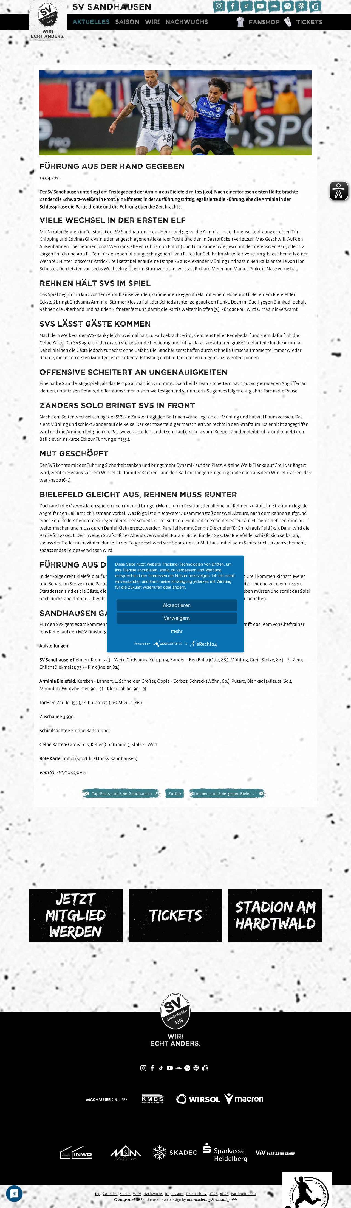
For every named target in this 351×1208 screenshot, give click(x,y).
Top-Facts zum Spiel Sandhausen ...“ (125, 793)
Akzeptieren (177, 605)
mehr (177, 631)
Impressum (174, 1194)
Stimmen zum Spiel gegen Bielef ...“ (224, 793)
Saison (127, 21)
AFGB (224, 1194)
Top (97, 1194)
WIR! (152, 21)
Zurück (174, 793)
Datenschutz (196, 1194)
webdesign (172, 1199)
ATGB (213, 1194)
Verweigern (177, 618)
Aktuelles (91, 21)
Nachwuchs (186, 21)
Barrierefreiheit (243, 1194)
